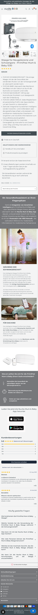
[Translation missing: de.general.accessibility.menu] (2, 9)
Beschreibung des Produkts (10, 188)
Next (35, 32)
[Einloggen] (29, 9)
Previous (2, 32)
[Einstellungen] (35, 9)
